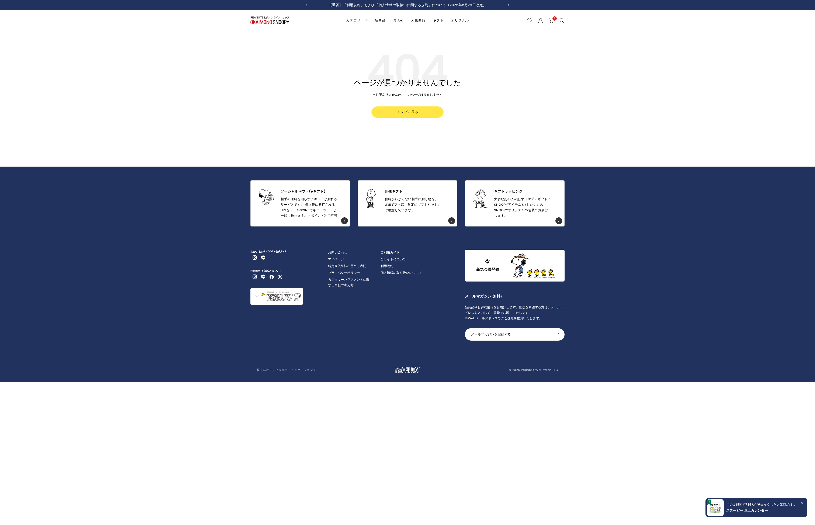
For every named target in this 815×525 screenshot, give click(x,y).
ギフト (438, 20)
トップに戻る (407, 112)
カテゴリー (355, 20)
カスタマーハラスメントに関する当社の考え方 (349, 282)
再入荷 (398, 20)
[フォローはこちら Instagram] (254, 257)
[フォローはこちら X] (280, 277)
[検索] (562, 20)
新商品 (380, 20)
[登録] (558, 335)
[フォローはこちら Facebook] (271, 277)
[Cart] (551, 20)
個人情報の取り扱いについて (401, 272)
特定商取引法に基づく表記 (347, 266)
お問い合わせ (337, 252)
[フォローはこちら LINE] (263, 257)
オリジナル (460, 20)
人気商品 (418, 20)
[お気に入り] (529, 20)
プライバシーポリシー (344, 272)
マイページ (336, 259)
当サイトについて (393, 259)
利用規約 (387, 266)
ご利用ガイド (390, 252)
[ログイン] (540, 20)
